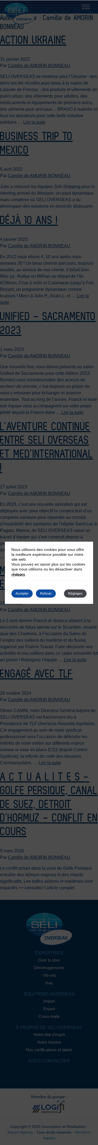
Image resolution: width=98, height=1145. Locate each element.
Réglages (75, 593)
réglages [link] (18, 574)
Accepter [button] (22, 593)
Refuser (46, 593)
